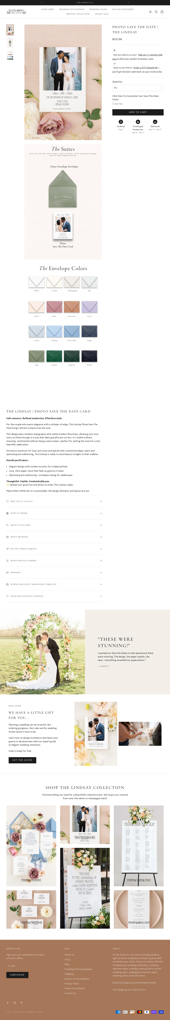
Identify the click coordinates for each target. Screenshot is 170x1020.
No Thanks (118, 535)
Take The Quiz (118, 526)
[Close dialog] (131, 477)
